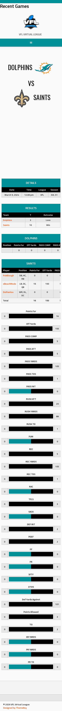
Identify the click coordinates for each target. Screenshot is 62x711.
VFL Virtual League (30, 34)
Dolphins (7, 220)
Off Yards (31, 245)
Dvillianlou (8, 292)
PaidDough (8, 275)
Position (7, 245)
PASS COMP (44, 245)
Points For (19, 245)
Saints (6, 225)
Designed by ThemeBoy (15, 707)
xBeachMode (9, 283)
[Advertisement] (31, 146)
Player (6, 270)
